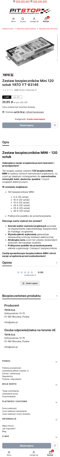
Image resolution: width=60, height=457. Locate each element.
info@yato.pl (11, 322)
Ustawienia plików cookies (14, 370)
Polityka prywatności (11, 368)
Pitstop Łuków (7, 29)
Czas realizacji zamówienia (14, 411)
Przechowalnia (8, 396)
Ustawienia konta (10, 393)
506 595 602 (23, 1)
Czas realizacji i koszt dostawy (16, 414)
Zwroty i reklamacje (11, 373)
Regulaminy (7, 376)
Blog (4, 431)
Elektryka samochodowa (26, 29)
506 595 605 (40, 1)
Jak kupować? (8, 428)
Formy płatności (9, 408)
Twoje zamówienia (10, 391)
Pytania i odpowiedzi (11, 379)
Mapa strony (8, 426)
